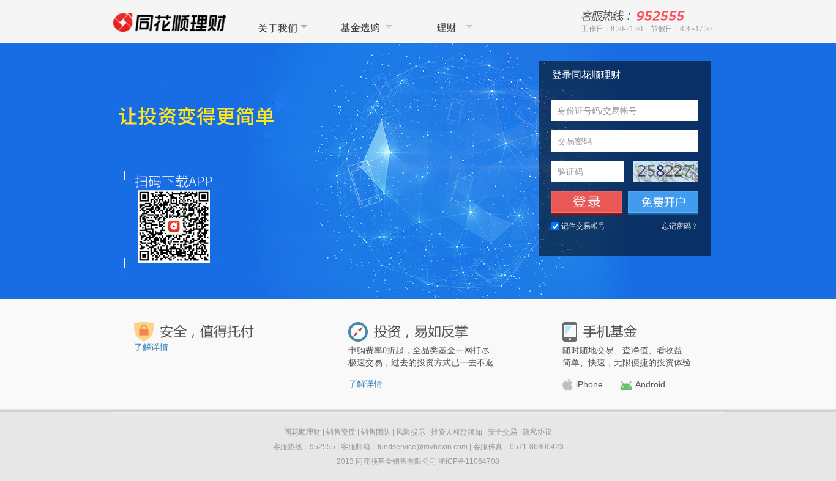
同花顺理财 (449, 27)
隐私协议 (537, 432)
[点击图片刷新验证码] (665, 171)
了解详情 (151, 347)
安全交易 (502, 432)
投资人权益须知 (456, 432)
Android (650, 384)
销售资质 (341, 432)
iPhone (589, 384)
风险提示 (410, 432)
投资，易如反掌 (408, 332)
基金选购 (365, 27)
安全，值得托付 (194, 332)
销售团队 (375, 432)
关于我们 (280, 27)
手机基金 (599, 332)
